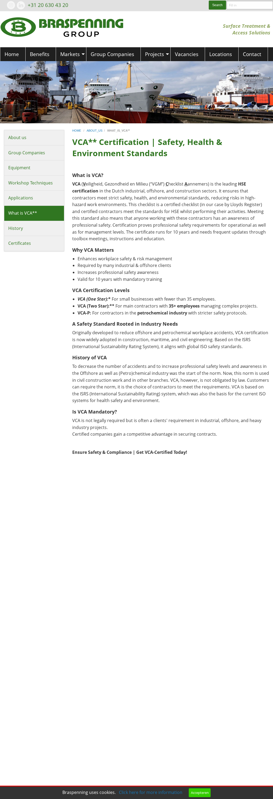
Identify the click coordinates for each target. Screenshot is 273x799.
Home (12, 54)
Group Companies (112, 54)
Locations (220, 54)
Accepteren (200, 792)
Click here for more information (150, 792)
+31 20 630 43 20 (48, 5)
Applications (20, 198)
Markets (70, 54)
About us (17, 137)
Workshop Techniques (30, 183)
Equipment (19, 168)
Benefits (39, 54)
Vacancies (186, 54)
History (15, 228)
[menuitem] (13, 54)
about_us (94, 130)
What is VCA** (22, 213)
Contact (252, 54)
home (77, 130)
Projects (154, 54)
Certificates (19, 243)
